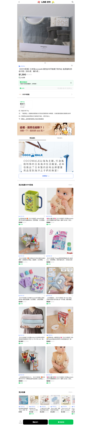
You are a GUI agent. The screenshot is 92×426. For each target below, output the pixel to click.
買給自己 (35, 422)
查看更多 (44, 176)
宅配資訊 (59, 138)
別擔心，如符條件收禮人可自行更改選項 (32, 119)
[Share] (71, 65)
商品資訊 (32, 138)
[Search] (72, 2)
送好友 (62, 422)
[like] (44, 216)
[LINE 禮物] (46, 2)
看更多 (70, 185)
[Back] (19, 2)
